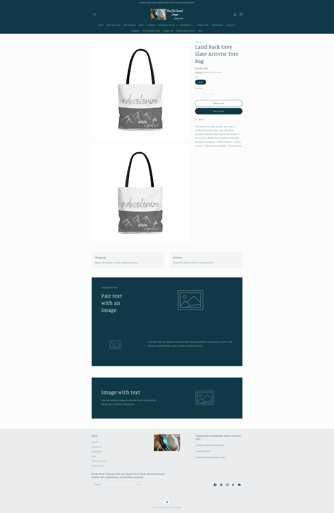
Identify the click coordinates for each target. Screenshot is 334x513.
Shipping (198, 72)
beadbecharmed (162, 507)
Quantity (198, 88)
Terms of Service (99, 461)
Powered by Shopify (175, 507)
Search (95, 442)
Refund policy (98, 466)
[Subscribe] (138, 484)
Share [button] (200, 119)
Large (200, 82)
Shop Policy (97, 451)
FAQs (94, 456)
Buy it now (218, 111)
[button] (95, 14)
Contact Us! (97, 447)
